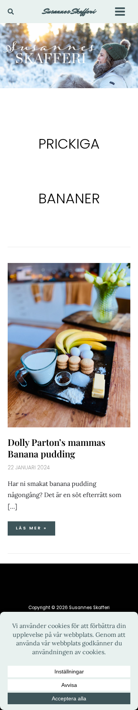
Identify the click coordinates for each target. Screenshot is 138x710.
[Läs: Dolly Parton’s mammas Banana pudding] (69, 344)
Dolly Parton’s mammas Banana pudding (56, 447)
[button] (11, 12)
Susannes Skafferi (69, 11)
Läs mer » (31, 526)
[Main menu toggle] (119, 11)
